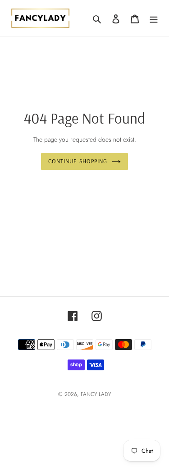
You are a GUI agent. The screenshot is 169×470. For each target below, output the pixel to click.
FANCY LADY (96, 394)
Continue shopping (77, 161)
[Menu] (153, 18)
